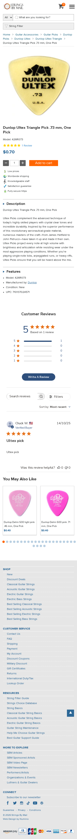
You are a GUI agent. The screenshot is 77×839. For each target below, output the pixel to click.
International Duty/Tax (20, 678)
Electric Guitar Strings (20, 594)
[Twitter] (15, 803)
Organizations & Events (21, 777)
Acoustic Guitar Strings (21, 589)
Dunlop (32, 282)
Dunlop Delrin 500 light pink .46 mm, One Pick (19, 524)
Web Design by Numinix (16, 819)
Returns (12, 673)
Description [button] (16, 204)
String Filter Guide (18, 698)
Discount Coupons (18, 658)
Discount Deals (16, 579)
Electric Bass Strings (19, 599)
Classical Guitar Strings (21, 584)
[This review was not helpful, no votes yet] (66, 467)
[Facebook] (8, 803)
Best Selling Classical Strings (24, 604)
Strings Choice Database (22, 703)
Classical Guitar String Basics (24, 713)
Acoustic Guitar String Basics (24, 718)
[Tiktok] (28, 803)
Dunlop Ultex (22, 38)
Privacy (21, 810)
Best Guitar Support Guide (23, 738)
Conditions (35, 810)
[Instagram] (21, 803)
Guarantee (8, 810)
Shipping (12, 643)
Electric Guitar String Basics (23, 723)
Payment (12, 648)
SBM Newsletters (17, 767)
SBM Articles (14, 752)
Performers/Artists (18, 772)
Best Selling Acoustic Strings (24, 609)
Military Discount (17, 663)
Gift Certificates (16, 668)
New (9, 574)
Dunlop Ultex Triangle (49, 38)
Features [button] (14, 271)
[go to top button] (70, 713)
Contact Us (13, 634)
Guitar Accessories (26, 34)
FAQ (9, 638)
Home (6, 34)
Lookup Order (15, 683)
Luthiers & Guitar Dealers (22, 782)
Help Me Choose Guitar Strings (26, 733)
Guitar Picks (51, 34)
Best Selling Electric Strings (23, 614)
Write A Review (38, 377)
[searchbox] (22, 396)
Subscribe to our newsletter (24, 797)
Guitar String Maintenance (22, 728)
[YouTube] (35, 803)
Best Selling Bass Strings (22, 619)
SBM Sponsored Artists (21, 757)
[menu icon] (72, 7)
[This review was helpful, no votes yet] (58, 467)
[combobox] (54, 407)
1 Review (27, 145)
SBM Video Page (17, 762)
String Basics (15, 708)
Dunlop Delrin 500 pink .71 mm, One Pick (55, 524)
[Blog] (42, 803)
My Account (14, 653)
